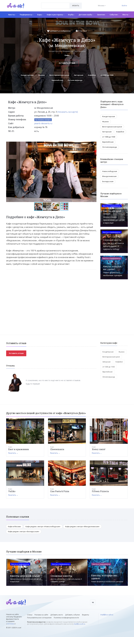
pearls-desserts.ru (43, 123)
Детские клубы (86, 14)
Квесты (11, 14)
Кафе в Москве (14, 526)
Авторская (78, 75)
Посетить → (13, 453)
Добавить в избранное (60, 31)
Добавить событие (72, 615)
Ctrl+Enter (10, 624)
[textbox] (55, 4)
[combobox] (55, 6)
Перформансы (26, 14)
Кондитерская (27, 75)
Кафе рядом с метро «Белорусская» (23, 531)
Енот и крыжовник (18, 449)
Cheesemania (57, 449)
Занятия (101, 14)
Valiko (11, 491)
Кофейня (92, 75)
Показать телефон (44, 120)
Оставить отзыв (67, 63)
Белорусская (107, 181)
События (114, 14)
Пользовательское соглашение (39, 618)
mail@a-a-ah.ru (79, 624)
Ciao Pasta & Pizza (59, 491)
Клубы (71, 14)
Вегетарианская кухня (59, 75)
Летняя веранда (75, 80)
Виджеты (85, 615)
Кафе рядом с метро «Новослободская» (43, 526)
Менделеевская (109, 176)
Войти (124, 5)
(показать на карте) (67, 111)
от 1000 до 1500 (106, 75)
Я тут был (82, 31)
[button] (94, 144)
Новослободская (109, 171)
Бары (39, 14)
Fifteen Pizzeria (100, 491)
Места (125, 14)
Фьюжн (41, 75)
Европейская (57, 80)
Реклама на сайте (41, 615)
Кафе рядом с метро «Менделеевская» (82, 526)
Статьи (29, 615)
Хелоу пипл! (98, 449)
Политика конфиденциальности (66, 618)
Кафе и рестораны (55, 14)
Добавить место (56, 615)
